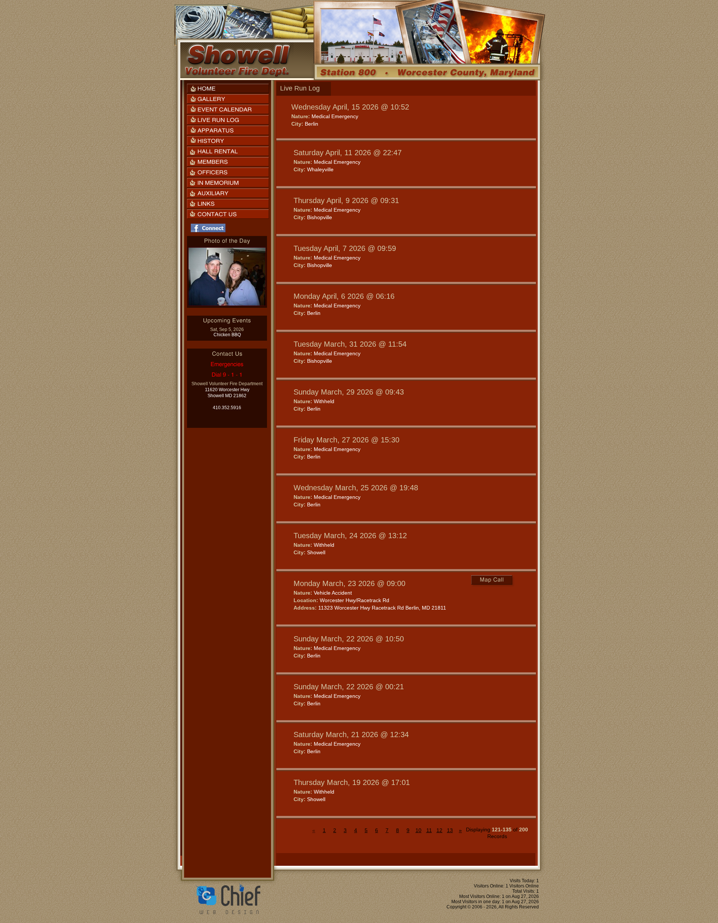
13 (450, 830)
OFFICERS (228, 172)
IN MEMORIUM (228, 182)
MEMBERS (228, 161)
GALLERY (228, 99)
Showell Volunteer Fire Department (237, 60)
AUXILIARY (228, 193)
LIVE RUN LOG (228, 120)
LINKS (228, 203)
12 (439, 830)
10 (418, 830)
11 (429, 830)
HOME (228, 88)
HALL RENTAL (228, 151)
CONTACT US (228, 214)
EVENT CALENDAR (228, 109)
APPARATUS (228, 130)
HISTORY (228, 140)
